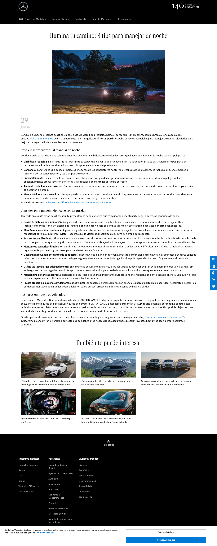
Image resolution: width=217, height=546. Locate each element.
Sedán (21, 470)
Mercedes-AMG (26, 491)
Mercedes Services (57, 513)
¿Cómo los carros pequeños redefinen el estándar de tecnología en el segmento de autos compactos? (47, 383)
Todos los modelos (27, 464)
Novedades (84, 491)
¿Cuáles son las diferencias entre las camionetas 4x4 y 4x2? (77, 202)
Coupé (21, 480)
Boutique (53, 489)
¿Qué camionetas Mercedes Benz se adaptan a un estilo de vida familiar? (106, 383)
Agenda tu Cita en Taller (60, 473)
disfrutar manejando (41, 138)
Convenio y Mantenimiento (56, 496)
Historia (83, 464)
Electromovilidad (87, 480)
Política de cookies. (46, 532)
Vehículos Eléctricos (28, 486)
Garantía (52, 503)
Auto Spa (53, 478)
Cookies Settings (166, 532)
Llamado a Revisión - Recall (59, 466)
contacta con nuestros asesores (163, 317)
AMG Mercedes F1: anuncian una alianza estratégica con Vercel (47, 420)
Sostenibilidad (86, 486)
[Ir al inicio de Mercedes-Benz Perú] (23, 6)
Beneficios (84, 470)
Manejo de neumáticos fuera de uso (60, 520)
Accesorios (54, 483)
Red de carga (85, 496)
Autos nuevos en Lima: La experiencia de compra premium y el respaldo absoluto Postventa (166, 383)
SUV (20, 475)
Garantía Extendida (58, 508)
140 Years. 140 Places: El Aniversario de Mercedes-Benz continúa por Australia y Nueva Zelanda (106, 420)
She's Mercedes (86, 475)
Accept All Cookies (166, 539)
